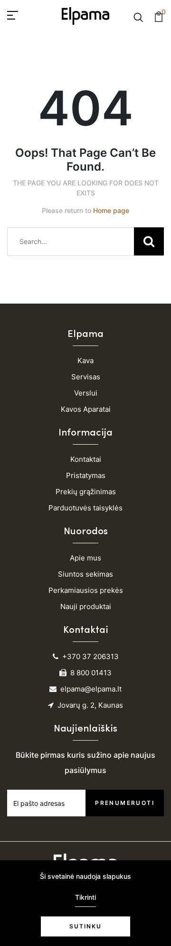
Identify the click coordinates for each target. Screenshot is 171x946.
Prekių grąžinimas (86, 491)
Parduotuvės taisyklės (85, 507)
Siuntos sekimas (85, 574)
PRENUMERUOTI (124, 802)
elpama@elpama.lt (91, 688)
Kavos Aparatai (86, 409)
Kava (85, 360)
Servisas (85, 376)
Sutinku (85, 926)
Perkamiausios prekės (85, 590)
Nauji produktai (85, 606)
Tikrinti (85, 897)
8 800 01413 (91, 672)
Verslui (85, 392)
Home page (111, 210)
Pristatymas (85, 475)
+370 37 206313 (90, 656)
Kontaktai (85, 459)
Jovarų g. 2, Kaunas (90, 705)
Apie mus (85, 557)
